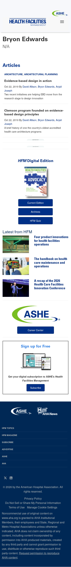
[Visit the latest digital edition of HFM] (35, 182)
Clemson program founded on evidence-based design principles (34, 112)
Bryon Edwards (46, 86)
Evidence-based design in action (28, 81)
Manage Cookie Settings (42, 507)
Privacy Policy (33, 498)
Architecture (13, 74)
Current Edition (35, 202)
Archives (35, 211)
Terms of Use (17, 507)
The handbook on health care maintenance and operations (50, 263)
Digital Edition (35, 160)
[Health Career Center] (35, 314)
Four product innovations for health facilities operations (51, 241)
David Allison (30, 86)
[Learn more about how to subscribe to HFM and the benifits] (35, 362)
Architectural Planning (41, 74)
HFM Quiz (35, 220)
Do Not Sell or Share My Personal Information (33, 503)
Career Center (35, 330)
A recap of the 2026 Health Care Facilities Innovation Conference (49, 284)
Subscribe (35, 387)
